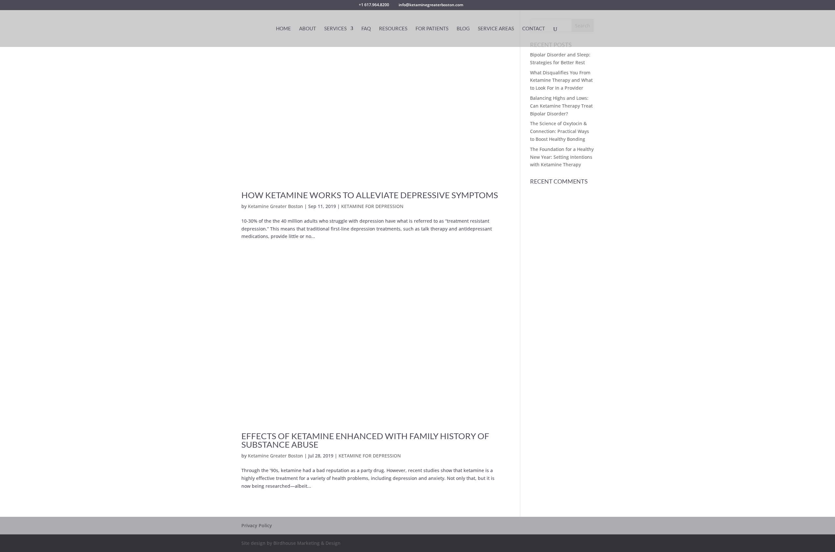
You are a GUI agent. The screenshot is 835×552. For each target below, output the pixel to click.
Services (335, 28)
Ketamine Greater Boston (275, 206)
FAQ (366, 28)
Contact (533, 28)
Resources (393, 28)
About (307, 28)
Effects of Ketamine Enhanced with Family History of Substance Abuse (365, 440)
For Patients (432, 28)
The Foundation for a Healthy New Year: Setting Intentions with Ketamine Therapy (562, 157)
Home (283, 28)
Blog (463, 28)
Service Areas (496, 28)
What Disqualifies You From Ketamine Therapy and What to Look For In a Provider (561, 80)
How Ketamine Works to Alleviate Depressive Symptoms (369, 195)
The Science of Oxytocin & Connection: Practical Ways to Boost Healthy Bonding (559, 131)
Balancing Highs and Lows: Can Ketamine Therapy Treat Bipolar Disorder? (561, 106)
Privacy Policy (256, 525)
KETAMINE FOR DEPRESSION (372, 206)
